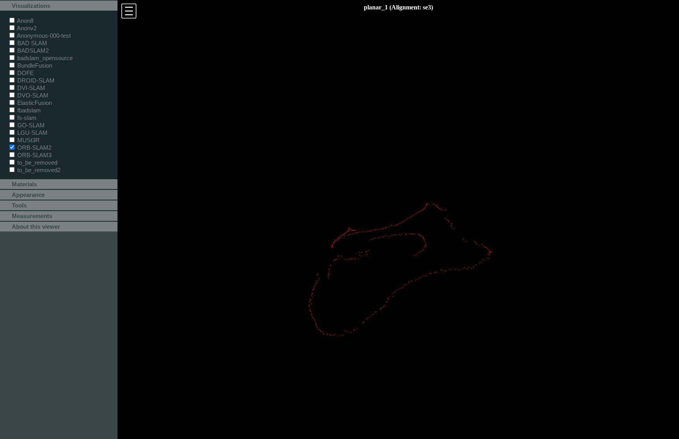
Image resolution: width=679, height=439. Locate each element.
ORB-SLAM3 (33, 155)
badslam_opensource (44, 58)
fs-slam (26, 117)
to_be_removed (36, 162)
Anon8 (24, 20)
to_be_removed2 (38, 170)
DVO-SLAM (32, 95)
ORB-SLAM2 (33, 147)
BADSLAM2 (32, 50)
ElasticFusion (34, 102)
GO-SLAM (30, 125)
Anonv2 (26, 28)
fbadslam (28, 110)
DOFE (25, 73)
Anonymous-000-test (43, 35)
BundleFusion (34, 65)
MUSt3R (28, 140)
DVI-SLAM (30, 87)
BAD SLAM (31, 43)
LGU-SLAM (32, 132)
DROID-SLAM (35, 80)
